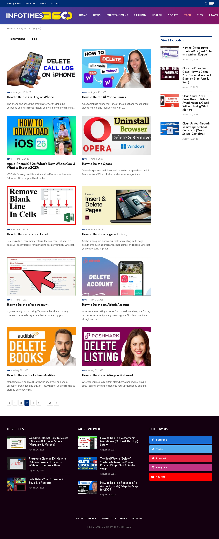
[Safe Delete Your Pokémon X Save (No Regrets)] (16, 484)
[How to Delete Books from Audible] (41, 346)
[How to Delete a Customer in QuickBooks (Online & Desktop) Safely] (87, 442)
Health (157, 15)
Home (83, 15)
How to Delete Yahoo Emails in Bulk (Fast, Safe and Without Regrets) (197, 51)
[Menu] (211, 3)
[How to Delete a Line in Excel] (41, 205)
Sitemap (55, 3)
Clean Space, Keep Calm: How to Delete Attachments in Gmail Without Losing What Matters (195, 103)
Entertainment (117, 15)
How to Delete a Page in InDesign (105, 234)
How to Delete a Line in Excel (27, 234)
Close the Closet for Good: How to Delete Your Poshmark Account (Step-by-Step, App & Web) (196, 75)
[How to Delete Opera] (116, 135)
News (97, 15)
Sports (173, 15)
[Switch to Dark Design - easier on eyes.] (206, 3)
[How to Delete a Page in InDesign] (116, 205)
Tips (200, 15)
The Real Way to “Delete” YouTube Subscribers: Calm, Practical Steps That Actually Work (117, 464)
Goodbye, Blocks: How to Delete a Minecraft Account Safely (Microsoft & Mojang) (48, 441)
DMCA (43, 3)
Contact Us (30, 3)
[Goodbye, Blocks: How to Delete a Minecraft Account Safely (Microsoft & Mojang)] (16, 442)
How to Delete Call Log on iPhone (30, 97)
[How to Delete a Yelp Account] (41, 276)
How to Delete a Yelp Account (28, 304)
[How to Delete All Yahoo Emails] (116, 68)
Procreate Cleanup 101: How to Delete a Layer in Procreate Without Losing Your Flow (47, 462)
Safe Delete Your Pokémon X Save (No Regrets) (46, 481)
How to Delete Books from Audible (31, 375)
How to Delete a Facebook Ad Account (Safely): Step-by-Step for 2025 (119, 486)
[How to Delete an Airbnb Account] (116, 276)
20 (50, 403)
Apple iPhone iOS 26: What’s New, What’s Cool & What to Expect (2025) (41, 165)
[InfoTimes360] (39, 15)
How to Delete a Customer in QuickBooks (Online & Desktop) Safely (119, 441)
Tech (187, 15)
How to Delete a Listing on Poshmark (108, 375)
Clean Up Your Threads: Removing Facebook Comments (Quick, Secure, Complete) (196, 128)
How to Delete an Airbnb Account (105, 304)
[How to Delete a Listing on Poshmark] (116, 346)
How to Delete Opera (97, 164)
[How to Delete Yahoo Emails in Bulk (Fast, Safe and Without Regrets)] (169, 52)
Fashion (140, 15)
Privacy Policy (14, 3)
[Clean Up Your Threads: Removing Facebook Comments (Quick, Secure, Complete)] (169, 128)
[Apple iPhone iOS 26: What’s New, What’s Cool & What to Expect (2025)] (41, 135)
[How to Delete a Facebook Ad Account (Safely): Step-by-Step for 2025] (87, 487)
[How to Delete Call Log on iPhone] (41, 68)
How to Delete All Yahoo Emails (104, 97)
